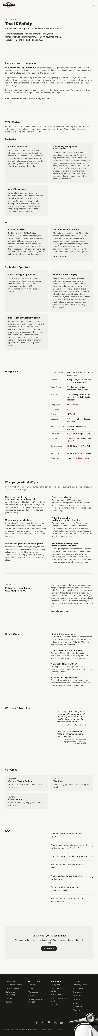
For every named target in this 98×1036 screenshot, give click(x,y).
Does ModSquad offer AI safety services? (72, 856)
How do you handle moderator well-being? (72, 866)
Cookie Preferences (45, 1030)
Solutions (10, 19)
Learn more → (60, 256)
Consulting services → (61, 611)
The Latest (77, 992)
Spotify (31, 984)
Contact (76, 1010)
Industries (10, 1002)
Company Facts (80, 984)
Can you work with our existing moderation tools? (72, 889)
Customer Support (14, 984)
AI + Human (56, 994)
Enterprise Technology (11, 993)
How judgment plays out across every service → (28, 98)
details (70, 441)
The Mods (55, 1004)
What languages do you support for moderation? (72, 877)
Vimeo (31, 988)
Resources (77, 1006)
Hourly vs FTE (57, 984)
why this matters (81, 458)
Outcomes (34, 981)
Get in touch (49, 948)
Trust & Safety (12, 988)
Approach (56, 981)
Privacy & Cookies (29, 1030)
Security (9, 998)
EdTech (31, 995)
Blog (75, 1003)
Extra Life (77, 995)
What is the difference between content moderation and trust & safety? (72, 846)
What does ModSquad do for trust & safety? (72, 835)
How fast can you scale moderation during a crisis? (72, 900)
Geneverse (33, 992)
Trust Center (78, 988)
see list (75, 404)
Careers (76, 999)
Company (78, 981)
